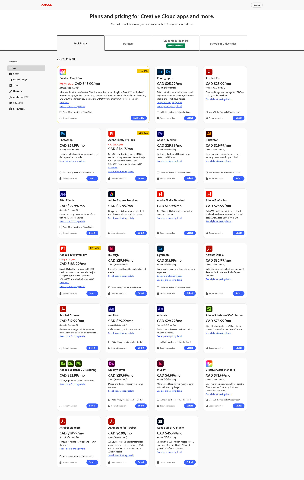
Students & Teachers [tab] (176, 41)
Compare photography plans (169, 102)
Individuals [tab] (80, 43)
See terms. (64, 102)
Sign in (257, 5)
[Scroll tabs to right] (301, 43)
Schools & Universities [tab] (223, 43)
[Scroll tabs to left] (2, 43)
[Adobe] (46, 5)
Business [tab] (128, 43)
